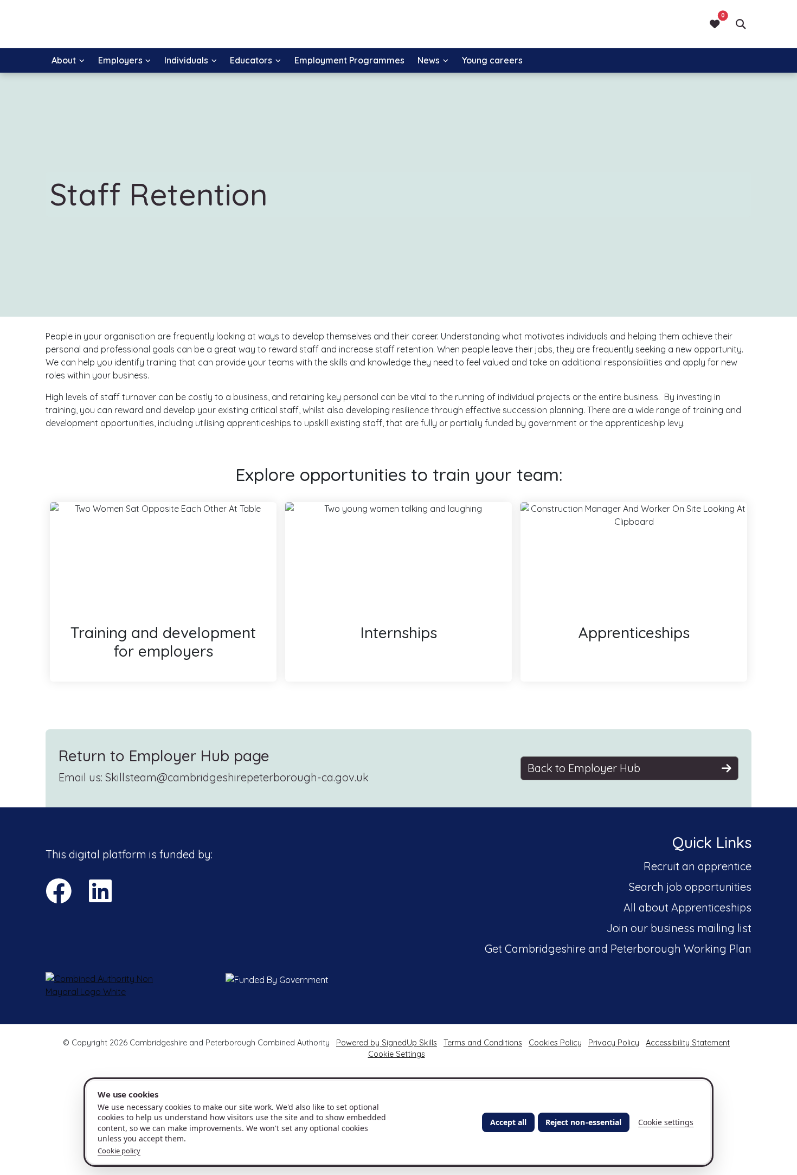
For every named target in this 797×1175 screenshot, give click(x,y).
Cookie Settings (396, 1054)
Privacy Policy (613, 1043)
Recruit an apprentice (697, 866)
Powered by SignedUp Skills (386, 1043)
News (428, 60)
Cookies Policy (555, 1043)
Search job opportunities (690, 887)
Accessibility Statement (688, 1043)
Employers (120, 60)
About (64, 60)
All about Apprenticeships (687, 907)
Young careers (492, 60)
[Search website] (740, 24)
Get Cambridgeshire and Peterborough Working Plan (618, 948)
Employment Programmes (349, 60)
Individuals (186, 60)
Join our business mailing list (679, 928)
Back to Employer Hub (584, 768)
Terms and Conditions (483, 1043)
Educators (251, 60)
